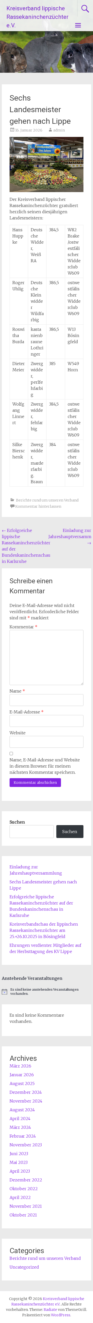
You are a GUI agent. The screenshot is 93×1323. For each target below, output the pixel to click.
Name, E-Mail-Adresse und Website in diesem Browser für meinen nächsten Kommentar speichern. (45, 766)
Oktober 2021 (23, 1215)
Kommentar (23, 626)
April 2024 (20, 1118)
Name (17, 691)
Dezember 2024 (26, 1092)
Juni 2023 (19, 1153)
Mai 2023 (19, 1162)
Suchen (17, 822)
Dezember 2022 (26, 1179)
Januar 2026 (22, 1074)
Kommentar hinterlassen (38, 506)
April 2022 (20, 1197)
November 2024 (26, 1101)
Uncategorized (24, 1267)
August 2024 (22, 1109)
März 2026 (20, 1066)
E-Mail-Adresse (27, 711)
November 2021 (26, 1206)
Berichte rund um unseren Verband (47, 500)
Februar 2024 (23, 1136)
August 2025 (22, 1083)
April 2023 (20, 1171)
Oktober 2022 (24, 1188)
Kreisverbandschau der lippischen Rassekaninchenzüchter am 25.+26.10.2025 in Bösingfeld (44, 930)
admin (59, 130)
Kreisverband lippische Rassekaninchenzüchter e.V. (37, 17)
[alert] (46, 992)
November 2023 (26, 1144)
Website (18, 732)
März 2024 (20, 1127)
